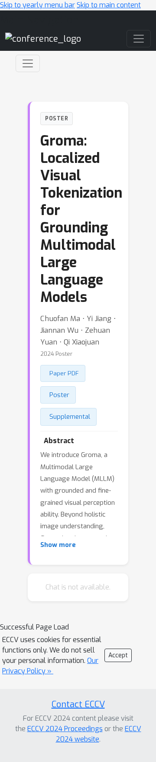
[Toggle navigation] (28, 63)
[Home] (43, 38)
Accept (118, 655)
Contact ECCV (78, 704)
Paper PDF (64, 373)
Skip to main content (109, 5)
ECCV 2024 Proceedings (65, 728)
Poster (59, 395)
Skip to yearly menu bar (37, 5)
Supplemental (69, 416)
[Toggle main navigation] (139, 38)
